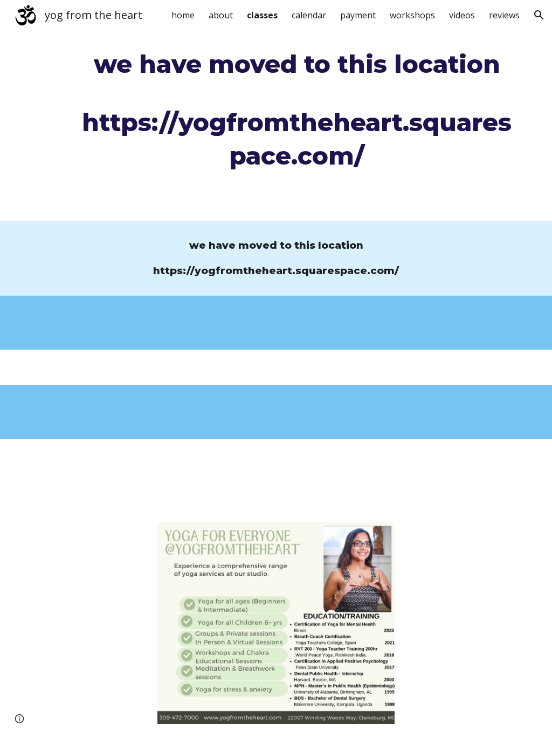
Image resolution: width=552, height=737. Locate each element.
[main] (297, 110)
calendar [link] (309, 15)
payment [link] (358, 15)
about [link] (221, 15)
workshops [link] (412, 15)
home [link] (183, 15)
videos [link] (462, 15)
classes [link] (262, 15)
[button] (539, 15)
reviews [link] (504, 15)
